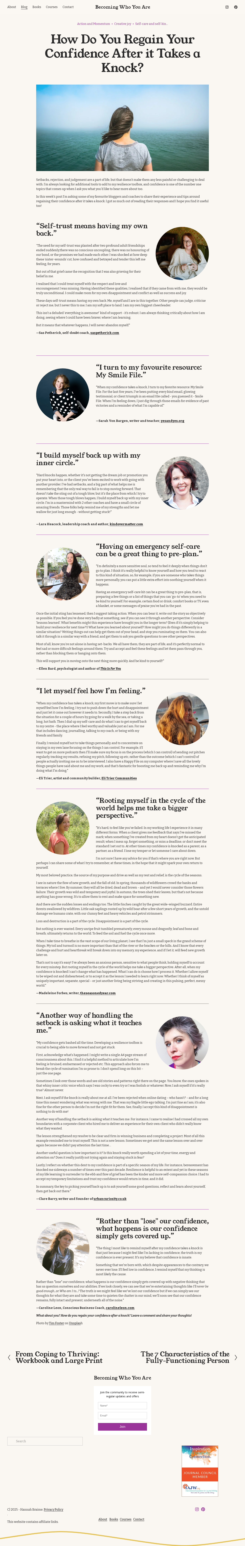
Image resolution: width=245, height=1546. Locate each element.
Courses (52, 7)
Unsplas (75, 1323)
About (11, 7)
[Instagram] (227, 7)
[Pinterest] (236, 7)
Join (122, 1426)
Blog (24, 7)
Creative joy (122, 24)
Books (37, 7)
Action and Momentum (93, 24)
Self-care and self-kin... (151, 24)
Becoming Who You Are (122, 7)
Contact (68, 7)
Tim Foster (56, 1323)
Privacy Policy (53, 1509)
